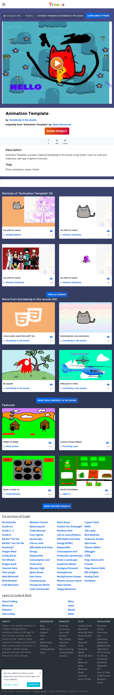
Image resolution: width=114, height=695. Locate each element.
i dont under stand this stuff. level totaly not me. (20, 336)
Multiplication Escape (69, 576)
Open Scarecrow (62, 124)
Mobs (71, 613)
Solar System (64, 584)
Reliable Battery (13, 234)
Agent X (66, 494)
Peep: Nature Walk (95, 568)
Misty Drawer (12, 446)
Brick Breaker (9, 580)
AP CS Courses (104, 652)
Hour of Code (84, 679)
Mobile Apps (46, 642)
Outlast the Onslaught (69, 526)
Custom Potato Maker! (71, 442)
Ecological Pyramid (67, 568)
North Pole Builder (69, 489)
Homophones (64, 572)
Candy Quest (9, 555)
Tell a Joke (90, 530)
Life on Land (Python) (69, 534)
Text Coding (8, 613)
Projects (29, 15)
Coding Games (85, 625)
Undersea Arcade (94, 539)
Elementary (102, 642)
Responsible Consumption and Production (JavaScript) (70, 551)
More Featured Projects (57, 506)
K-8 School (102, 659)
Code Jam (82, 675)
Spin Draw (90, 543)
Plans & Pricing (66, 649)
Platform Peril (64, 530)
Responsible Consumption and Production (40, 560)
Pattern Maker (93, 547)
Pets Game (35, 576)
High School (102, 649)
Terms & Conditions (23, 691)
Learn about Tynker (98, 15)
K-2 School (102, 655)
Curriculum (64, 629)
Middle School (104, 645)
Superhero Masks (66, 564)
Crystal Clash (92, 522)
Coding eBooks (47, 649)
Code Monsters (10, 584)
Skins (71, 601)
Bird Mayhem (92, 534)
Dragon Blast (9, 551)
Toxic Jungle (8, 572)
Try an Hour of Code (16, 516)
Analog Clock (92, 576)
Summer (63, 655)
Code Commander (39, 589)
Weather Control (39, 522)
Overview (63, 625)
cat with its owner (12, 230)
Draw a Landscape (67, 559)
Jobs (42, 639)
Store (42, 652)
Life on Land (36, 543)
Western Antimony (72, 234)
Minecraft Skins (85, 632)
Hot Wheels (8, 559)
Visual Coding (9, 601)
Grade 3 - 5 (8, 530)
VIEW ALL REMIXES (57, 294)
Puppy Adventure (66, 589)
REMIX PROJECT (57, 131)
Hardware (90, 580)
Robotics (7, 609)
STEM (87, 555)
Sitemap (44, 645)
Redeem (63, 635)
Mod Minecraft (10, 576)
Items (71, 605)
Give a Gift (64, 632)
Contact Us (84, 691)
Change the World (39, 584)
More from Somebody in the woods (57, 400)
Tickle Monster (38, 530)
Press (42, 635)
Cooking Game (38, 580)
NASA (88, 526)
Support (44, 632)
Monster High (37, 568)
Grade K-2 (7, 526)
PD (98, 669)
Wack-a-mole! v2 (11, 489)
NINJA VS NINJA (10, 442)
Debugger (90, 551)
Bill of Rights (92, 572)
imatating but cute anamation (74, 336)
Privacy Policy (40, 691)
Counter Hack (9, 568)
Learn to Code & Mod (16, 595)
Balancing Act (37, 526)
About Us (44, 629)
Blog (42, 625)
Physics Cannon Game (69, 580)
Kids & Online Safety (58, 691)
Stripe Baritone (13, 494)
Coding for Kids (13, 15)
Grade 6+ (7, 534)
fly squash (8, 383)
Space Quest (36, 572)
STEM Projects (104, 675)
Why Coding (65, 639)
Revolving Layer (70, 446)
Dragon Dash (9, 564)
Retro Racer (63, 522)
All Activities (9, 522)
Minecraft (7, 605)
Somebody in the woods (22, 120)
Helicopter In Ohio (69, 383)
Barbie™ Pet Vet (10, 539)
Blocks (71, 609)
